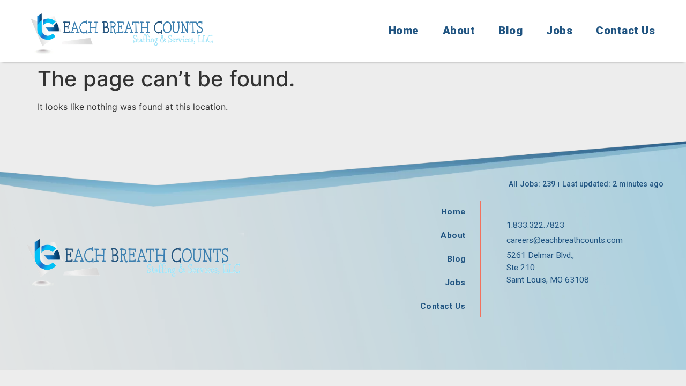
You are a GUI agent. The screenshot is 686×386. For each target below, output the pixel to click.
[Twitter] (534, 304)
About (459, 30)
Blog (510, 30)
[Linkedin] (558, 304)
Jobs (559, 30)
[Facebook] (510, 304)
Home (404, 30)
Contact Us (625, 30)
